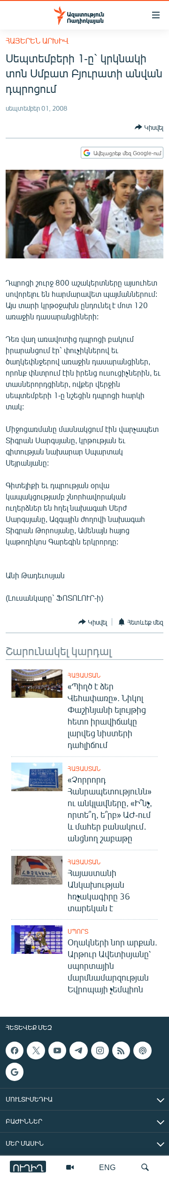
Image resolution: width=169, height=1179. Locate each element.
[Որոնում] (145, 1167)
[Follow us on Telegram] (78, 1050)
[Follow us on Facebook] (14, 1050)
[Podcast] (142, 1050)
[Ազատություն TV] (70, 1167)
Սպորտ (78, 931)
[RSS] (121, 1050)
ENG (107, 1167)
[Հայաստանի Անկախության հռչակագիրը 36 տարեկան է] (36, 870)
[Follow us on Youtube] (57, 1050)
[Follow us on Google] (14, 1072)
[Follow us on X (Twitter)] (36, 1050)
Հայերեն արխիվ (37, 40)
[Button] (149, 127)
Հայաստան (84, 675)
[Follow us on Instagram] (100, 1050)
